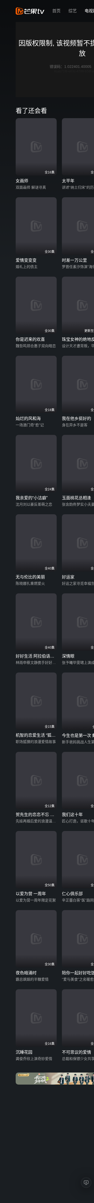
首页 (56, 11)
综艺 (72, 11)
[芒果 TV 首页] (30, 11)
